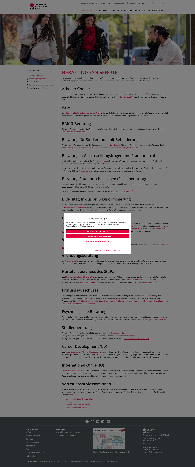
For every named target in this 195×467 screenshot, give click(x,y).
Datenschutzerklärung (102, 250)
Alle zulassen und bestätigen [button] (97, 231)
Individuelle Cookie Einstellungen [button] (97, 241)
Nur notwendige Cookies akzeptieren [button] (97, 236)
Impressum (118, 250)
